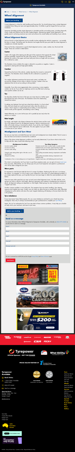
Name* (7, 226)
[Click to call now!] (62, 2)
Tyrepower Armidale (38, 5)
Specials (66, 399)
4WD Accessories (68, 391)
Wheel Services (68, 397)
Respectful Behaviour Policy (29, 449)
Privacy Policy (35, 256)
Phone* (7, 231)
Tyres (65, 372)
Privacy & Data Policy (10, 449)
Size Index (4, 414)
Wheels (66, 383)
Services (66, 389)
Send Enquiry (10, 260)
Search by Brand (68, 377)
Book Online (68, 403)
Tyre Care (66, 379)
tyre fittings (59, 200)
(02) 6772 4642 (61, 222)
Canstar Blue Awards (7, 416)
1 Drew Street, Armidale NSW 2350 (11, 381)
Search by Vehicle (68, 374)
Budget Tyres (5, 417)
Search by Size (68, 376)
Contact (66, 401)
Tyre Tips (66, 381)
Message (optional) (10, 246)
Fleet (65, 405)
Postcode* (8, 241)
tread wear (63, 162)
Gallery (66, 408)
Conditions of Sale (19, 449)
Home (7, 12)
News (66, 407)
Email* (7, 236)
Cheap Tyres (5, 419)
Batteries (66, 393)
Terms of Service (45, 256)
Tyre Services (67, 395)
